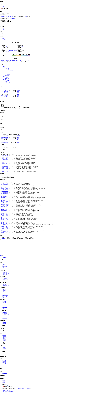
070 (1, 201)
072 (1, 202)
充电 (3, 226)
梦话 (3, 201)
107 (1, 213)
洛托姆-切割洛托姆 (4, 96)
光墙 (3, 205)
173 (1, 226)
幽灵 (14, 60)
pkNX (26, 16)
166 (1, 223)
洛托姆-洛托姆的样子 (13, 50)
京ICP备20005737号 (6, 390)
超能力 (24, 60)
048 (1, 196)
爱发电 (3, 382)
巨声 (3, 217)
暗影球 (3, 215)
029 (1, 189)
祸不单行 (4, 166)
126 (1, 218)
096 (1, 210)
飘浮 (22, 46)
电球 (3, 162)
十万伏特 (4, 218)
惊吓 (3, 157)
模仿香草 (4, 238)
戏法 (3, 168)
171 (1, 224)
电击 (3, 158)
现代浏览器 (12, 18)
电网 (3, 232)
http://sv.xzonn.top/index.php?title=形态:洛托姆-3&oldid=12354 (13, 239)
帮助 (3, 219)
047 (1, 195)
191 (1, 228)
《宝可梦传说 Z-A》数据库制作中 (6, 16)
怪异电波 (4, 210)
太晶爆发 (4, 224)
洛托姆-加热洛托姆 (4, 91)
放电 (3, 170)
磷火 (3, 213)
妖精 (29, 60)
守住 (3, 183)
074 (1, 204)
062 (1, 200)
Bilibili (3, 380)
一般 (1, 60)
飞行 (5, 60)
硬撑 (3, 188)
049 (1, 197)
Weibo (3, 381)
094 (1, 209)
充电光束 (4, 187)
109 (1, 214)
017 (1, 184)
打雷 (3, 223)
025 (1, 188)
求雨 (3, 198)
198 (1, 230)
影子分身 (4, 155)
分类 (1, 255)
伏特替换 (4, 196)
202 (1, 231)
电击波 (3, 164)
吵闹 (3, 171)
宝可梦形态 (4, 257)
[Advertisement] (31, 248)
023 (1, 187)
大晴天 (3, 197)
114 (1, 215)
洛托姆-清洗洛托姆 (4, 92)
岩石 (10, 60)
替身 (3, 167)
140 (1, 222)
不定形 (7, 51)
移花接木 (4, 200)
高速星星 (4, 191)
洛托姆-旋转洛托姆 (4, 95)
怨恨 (3, 227)
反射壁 (3, 204)
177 (1, 227)
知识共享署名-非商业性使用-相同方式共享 (22, 388)
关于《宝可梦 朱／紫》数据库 (8, 391)
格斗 (3, 60)
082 (1, 206)
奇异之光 (4, 159)
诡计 (3, 222)
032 (1, 191)
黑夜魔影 (4, 193)
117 (1, 217)
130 (1, 219)
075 (1, 205)
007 (1, 183)
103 (1, 211)
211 (1, 232)
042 (1, 193)
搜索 (1, 11)
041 (1, 192)
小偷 (3, 185)
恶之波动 (4, 209)
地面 (8, 60)
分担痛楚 (4, 231)
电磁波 (3, 163)
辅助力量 (4, 192)
